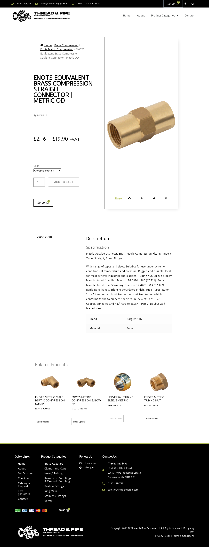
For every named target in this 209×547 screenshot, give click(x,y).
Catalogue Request (24, 485)
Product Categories (163, 15)
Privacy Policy (162, 536)
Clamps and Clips (55, 468)
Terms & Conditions (183, 536)
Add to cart (63, 182)
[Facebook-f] (185, 4)
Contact (189, 15)
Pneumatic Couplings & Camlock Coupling (57, 480)
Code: (36, 165)
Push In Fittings (54, 486)
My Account (25, 473)
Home (126, 15)
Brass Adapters (53, 463)
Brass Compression (66, 45)
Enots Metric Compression (56, 49)
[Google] (192, 4)
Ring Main (50, 491)
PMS (192, 532)
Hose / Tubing (53, 473)
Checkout (24, 478)
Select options (43, 421)
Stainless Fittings (55, 496)
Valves (48, 500)
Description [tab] (44, 236)
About (141, 15)
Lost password (24, 493)
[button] (40, 116)
